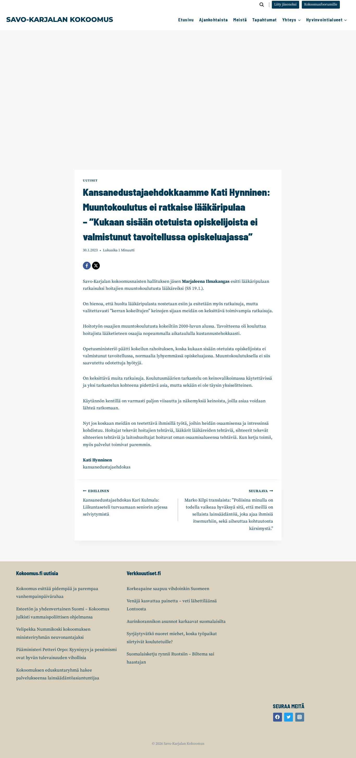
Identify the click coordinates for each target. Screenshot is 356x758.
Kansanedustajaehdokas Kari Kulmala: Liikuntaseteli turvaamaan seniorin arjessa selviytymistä (125, 503)
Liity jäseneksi (285, 4)
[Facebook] (87, 266)
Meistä (240, 19)
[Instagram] (299, 717)
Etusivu (186, 19)
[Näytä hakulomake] (261, 4)
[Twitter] (288, 717)
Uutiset (90, 181)
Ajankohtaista (213, 19)
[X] (96, 266)
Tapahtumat (264, 19)
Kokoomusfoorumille (320, 4)
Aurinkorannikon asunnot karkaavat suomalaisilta (176, 621)
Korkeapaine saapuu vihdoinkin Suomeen (168, 589)
